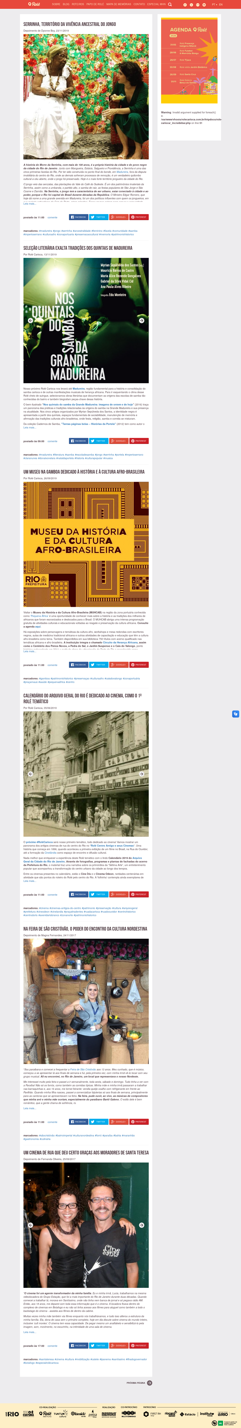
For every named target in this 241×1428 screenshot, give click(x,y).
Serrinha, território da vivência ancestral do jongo (69, 24)
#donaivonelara (46, 458)
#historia (79, 458)
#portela (119, 454)
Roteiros (78, 4)
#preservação (103, 908)
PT (214, 4)
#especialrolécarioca (47, 1362)
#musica (108, 458)
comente (52, 217)
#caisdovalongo (113, 678)
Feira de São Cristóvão (83, 1069)
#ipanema (105, 1359)
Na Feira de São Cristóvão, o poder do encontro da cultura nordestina (85, 929)
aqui (38, 626)
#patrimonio (88, 908)
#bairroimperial (64, 1135)
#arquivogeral (129, 908)
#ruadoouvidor (109, 911)
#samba (132, 230)
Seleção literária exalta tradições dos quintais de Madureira (77, 248)
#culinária (45, 1139)
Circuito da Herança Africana (120, 642)
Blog (66, 4)
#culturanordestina (83, 1135)
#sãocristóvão (47, 1135)
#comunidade (120, 230)
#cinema (44, 908)
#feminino (97, 230)
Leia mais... (29, 203)
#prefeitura (29, 911)
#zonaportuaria (65, 234)
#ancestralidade (82, 230)
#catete (95, 1359)
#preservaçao (81, 678)
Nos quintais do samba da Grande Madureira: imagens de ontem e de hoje (88, 404)
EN (220, 4)
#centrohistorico (127, 911)
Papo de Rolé (95, 4)
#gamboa (44, 678)
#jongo (57, 230)
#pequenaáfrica (56, 682)
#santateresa (46, 1359)
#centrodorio (30, 915)
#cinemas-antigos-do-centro (65, 908)
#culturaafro (49, 234)
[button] (30, 320)
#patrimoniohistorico (122, 234)
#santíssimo (118, 1359)
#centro (70, 682)
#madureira (45, 230)
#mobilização (82, 1359)
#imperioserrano (32, 234)
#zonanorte (66, 915)
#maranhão (128, 1135)
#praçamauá (30, 682)
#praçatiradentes (73, 911)
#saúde (42, 682)
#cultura (116, 908)
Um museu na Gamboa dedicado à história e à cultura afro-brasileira (83, 472)
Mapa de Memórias (118, 4)
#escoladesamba (84, 454)
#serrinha (66, 230)
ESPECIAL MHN (156, 4)
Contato (139, 4)
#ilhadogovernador (136, 1359)
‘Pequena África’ (39, 616)
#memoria (104, 234)
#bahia (117, 1135)
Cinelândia (50, 852)
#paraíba (108, 1135)
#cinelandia (56, 911)
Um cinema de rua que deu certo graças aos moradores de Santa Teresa (86, 1152)
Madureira (122, 172)
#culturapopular (94, 458)
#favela (107, 230)
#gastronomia (31, 1139)
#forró (98, 1135)
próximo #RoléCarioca (39, 842)
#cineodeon (43, 911)
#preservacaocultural (86, 234)
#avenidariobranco (48, 915)
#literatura (58, 454)
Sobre (56, 4)
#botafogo (29, 1362)
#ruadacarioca (92, 911)
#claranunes (30, 458)
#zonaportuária (131, 678)
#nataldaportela (65, 458)
